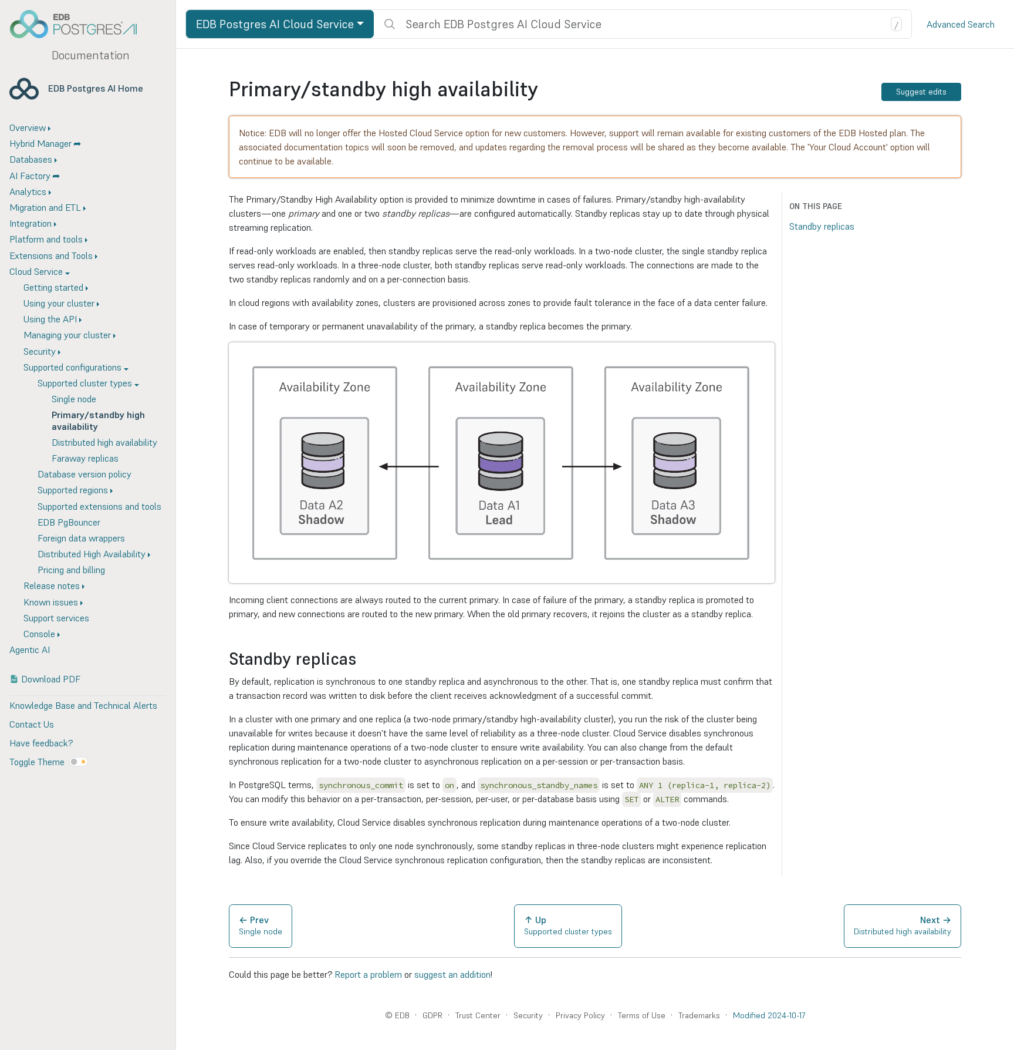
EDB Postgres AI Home (95, 88)
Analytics (27, 191)
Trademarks (699, 1015)
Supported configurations (72, 367)
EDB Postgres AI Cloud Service (275, 24)
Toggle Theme (37, 762)
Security (39, 351)
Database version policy (84, 474)
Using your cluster (58, 303)
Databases (30, 159)
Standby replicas (821, 226)
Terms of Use (641, 1015)
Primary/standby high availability (98, 420)
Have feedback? (41, 743)
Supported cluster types (85, 383)
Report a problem (368, 974)
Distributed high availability (104, 442)
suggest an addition (452, 974)
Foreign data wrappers (81, 538)
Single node (74, 399)
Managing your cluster (67, 335)
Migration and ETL (45, 207)
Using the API (50, 319)
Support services (56, 618)
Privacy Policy (580, 1015)
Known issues (50, 602)
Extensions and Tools (51, 255)
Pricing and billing (71, 570)
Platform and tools (46, 239)
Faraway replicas (85, 458)
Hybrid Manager (40, 143)
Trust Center (478, 1015)
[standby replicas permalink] (362, 659)
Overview (27, 127)
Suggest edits (921, 91)
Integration (30, 223)
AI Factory (29, 175)
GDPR (432, 1015)
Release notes (51, 585)
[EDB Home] (79, 24)
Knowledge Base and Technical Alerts (83, 705)
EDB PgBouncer (69, 522)
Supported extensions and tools (99, 506)
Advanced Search (961, 24)
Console (39, 634)
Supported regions (73, 490)
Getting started (53, 287)
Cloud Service (36, 271)
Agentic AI (29, 649)
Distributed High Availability (92, 554)
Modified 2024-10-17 (769, 1015)
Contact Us (31, 724)
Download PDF (50, 679)
